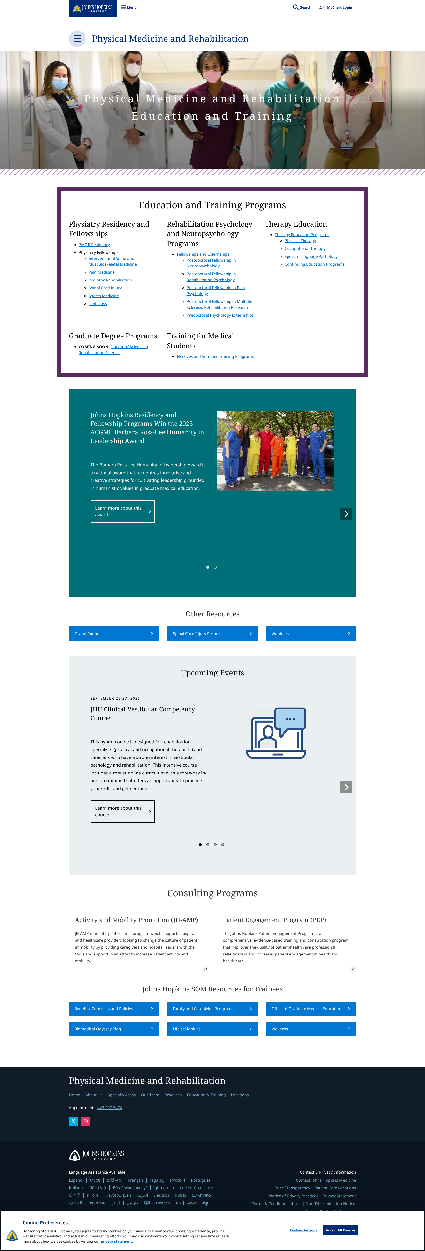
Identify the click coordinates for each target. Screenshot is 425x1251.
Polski (180, 1195)
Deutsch (161, 1195)
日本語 (75, 1195)
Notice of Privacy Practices (293, 1196)
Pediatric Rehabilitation (110, 280)
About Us (94, 1095)
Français (136, 1180)
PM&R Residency (94, 244)
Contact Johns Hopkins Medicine (326, 1180)
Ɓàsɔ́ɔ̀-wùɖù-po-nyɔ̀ (130, 1187)
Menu (128, 10)
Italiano (76, 1187)
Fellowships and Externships (203, 254)
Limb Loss (98, 303)
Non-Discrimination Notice (330, 1203)
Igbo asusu (163, 1187)
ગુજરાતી (75, 1203)
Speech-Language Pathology (311, 256)
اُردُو (116, 1203)
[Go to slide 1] (207, 567)
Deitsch (163, 1203)
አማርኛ (95, 1180)
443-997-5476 (109, 1107)
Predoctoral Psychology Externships (220, 315)
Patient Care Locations (335, 1188)
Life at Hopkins (187, 1029)
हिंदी (147, 1203)
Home (74, 1095)
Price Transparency (292, 1188)
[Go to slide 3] (215, 844)
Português (201, 1180)
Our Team (150, 1095)
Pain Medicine (102, 272)
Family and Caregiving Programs (203, 1008)
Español (76, 1180)
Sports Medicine (104, 295)
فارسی (132, 1203)
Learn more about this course (118, 811)
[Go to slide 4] (222, 844)
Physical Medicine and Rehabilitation (170, 39)
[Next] (346, 514)
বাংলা (210, 1187)
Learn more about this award (118, 511)
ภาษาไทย (96, 1203)
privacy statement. (117, 1241)
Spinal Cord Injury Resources (200, 633)
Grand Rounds (88, 633)
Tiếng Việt (98, 1187)
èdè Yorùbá (190, 1187)
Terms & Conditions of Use (277, 1203)
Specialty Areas (122, 1095)
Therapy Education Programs (302, 234)
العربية (142, 1195)
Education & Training (206, 1095)
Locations (240, 1095)
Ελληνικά (201, 1195)
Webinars (280, 633)
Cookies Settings (303, 1230)
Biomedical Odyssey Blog (98, 1029)
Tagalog (157, 1180)
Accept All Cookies (340, 1230)
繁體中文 (114, 1180)
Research (173, 1095)
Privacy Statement (339, 1196)
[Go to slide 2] (215, 567)
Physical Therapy (300, 240)
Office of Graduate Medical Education (306, 1008)
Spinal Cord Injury (105, 288)
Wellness (280, 1029)
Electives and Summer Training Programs (215, 356)
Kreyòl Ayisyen (117, 1195)
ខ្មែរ (178, 1203)
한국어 (92, 1195)
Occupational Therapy (305, 248)
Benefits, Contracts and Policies (104, 1008)
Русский (177, 1180)
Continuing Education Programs (315, 264)
